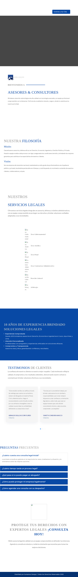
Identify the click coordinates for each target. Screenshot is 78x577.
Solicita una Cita (60, 12)
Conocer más (14, 296)
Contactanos (14, 110)
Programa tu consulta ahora (19, 553)
